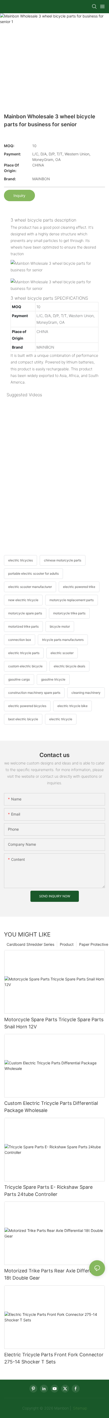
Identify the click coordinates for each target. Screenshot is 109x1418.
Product (67, 944)
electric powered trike (79, 587)
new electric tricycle (23, 600)
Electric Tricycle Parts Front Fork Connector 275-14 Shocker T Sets (53, 1358)
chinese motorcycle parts (62, 560)
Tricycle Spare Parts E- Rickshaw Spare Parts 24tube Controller (48, 1190)
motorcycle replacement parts (71, 600)
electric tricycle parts (23, 653)
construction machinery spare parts (34, 693)
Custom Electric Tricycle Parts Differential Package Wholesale (51, 1106)
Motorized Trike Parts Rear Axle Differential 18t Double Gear (53, 1274)
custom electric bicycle (25, 666)
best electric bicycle (23, 719)
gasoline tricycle (53, 679)
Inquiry (19, 195)
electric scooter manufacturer (30, 587)
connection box (19, 640)
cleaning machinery (86, 693)
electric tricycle (60, 719)
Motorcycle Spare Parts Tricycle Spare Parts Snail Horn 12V (53, 1023)
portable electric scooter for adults (33, 573)
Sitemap (79, 1408)
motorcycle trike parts (69, 613)
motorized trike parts (23, 626)
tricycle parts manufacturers (63, 640)
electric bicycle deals (69, 666)
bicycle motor (60, 626)
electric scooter (62, 653)
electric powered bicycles (27, 706)
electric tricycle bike (72, 706)
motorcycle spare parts (25, 613)
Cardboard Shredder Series (30, 944)
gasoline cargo (19, 679)
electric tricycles (20, 560)
